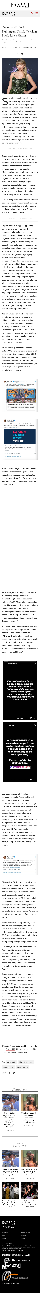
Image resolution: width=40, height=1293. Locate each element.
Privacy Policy (5, 1232)
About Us (4, 1235)
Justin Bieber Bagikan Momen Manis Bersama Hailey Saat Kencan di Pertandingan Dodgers (9, 1120)
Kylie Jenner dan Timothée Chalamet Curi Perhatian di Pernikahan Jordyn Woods (29, 1203)
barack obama (22, 1067)
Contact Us (23, 1235)
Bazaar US (10, 1049)
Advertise (23, 1238)
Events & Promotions (25, 1232)
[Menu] (37, 13)
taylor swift (11, 1062)
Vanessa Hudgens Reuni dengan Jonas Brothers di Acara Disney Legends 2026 (10, 1203)
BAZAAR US (16, 47)
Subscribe (4, 1238)
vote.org (17, 370)
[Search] (32, 13)
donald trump (8, 1067)
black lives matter (25, 1062)
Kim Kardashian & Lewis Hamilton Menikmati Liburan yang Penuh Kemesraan (28, 1117)
